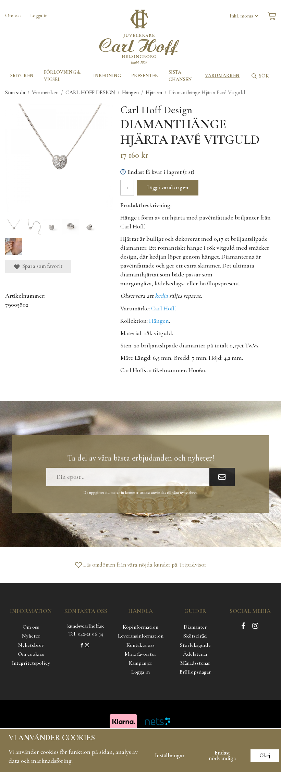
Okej (264, 755)
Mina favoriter (140, 654)
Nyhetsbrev (31, 645)
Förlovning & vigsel (62, 75)
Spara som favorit (41, 266)
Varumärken (222, 76)
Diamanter (195, 626)
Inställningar (170, 755)
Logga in (39, 15)
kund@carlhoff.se (86, 625)
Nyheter (31, 635)
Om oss (13, 15)
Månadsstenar (195, 663)
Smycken (22, 76)
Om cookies (31, 654)
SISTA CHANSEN (180, 75)
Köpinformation (140, 626)
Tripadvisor (192, 564)
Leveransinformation (140, 635)
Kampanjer (140, 663)
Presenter (144, 76)
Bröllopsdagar (195, 671)
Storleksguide (195, 645)
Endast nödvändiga (222, 755)
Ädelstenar (195, 654)
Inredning (107, 76)
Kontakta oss (140, 645)
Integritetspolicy (31, 663)
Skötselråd (195, 635)
